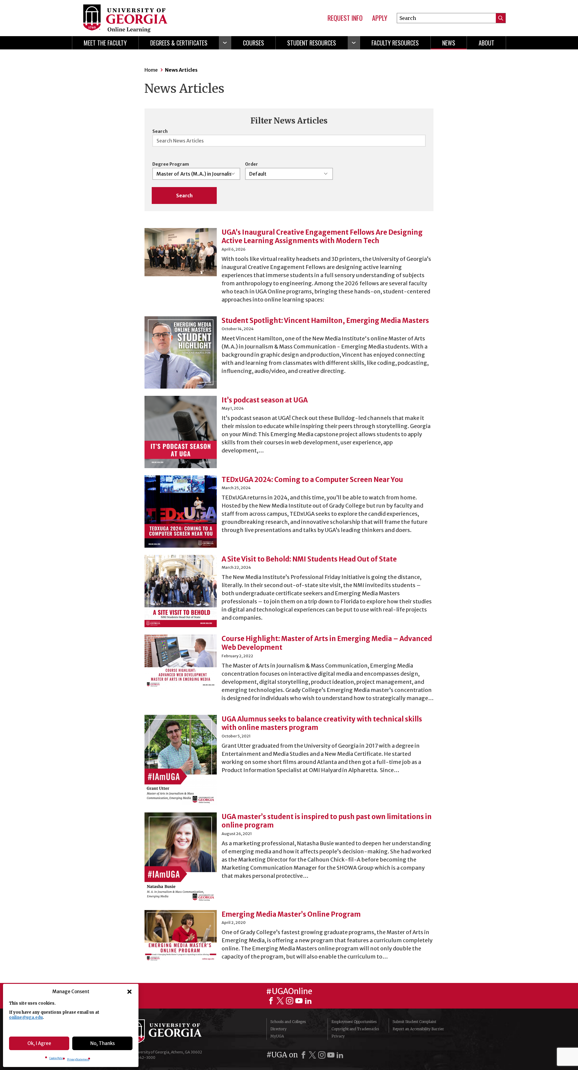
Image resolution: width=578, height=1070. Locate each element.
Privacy (338, 1036)
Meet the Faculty (105, 42)
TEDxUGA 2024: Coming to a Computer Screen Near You (312, 479)
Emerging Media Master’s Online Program (291, 914)
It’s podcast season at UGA (265, 400)
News (448, 42)
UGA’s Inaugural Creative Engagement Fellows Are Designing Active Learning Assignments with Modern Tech (322, 236)
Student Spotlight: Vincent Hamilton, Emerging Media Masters (325, 320)
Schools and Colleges (288, 1021)
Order (251, 164)
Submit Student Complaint (414, 1021)
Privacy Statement (78, 1059)
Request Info (345, 18)
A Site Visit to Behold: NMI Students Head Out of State (309, 559)
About (486, 42)
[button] (129, 992)
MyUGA (277, 1036)
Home (151, 70)
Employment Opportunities (354, 1021)
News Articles (181, 70)
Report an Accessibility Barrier (418, 1029)
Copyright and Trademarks (355, 1029)
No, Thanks (102, 1043)
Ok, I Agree (39, 1043)
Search (160, 131)
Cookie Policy (56, 1058)
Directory (278, 1029)
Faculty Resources (395, 42)
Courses (253, 42)
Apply (379, 18)
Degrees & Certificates (178, 42)
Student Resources (311, 42)
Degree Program (170, 164)
